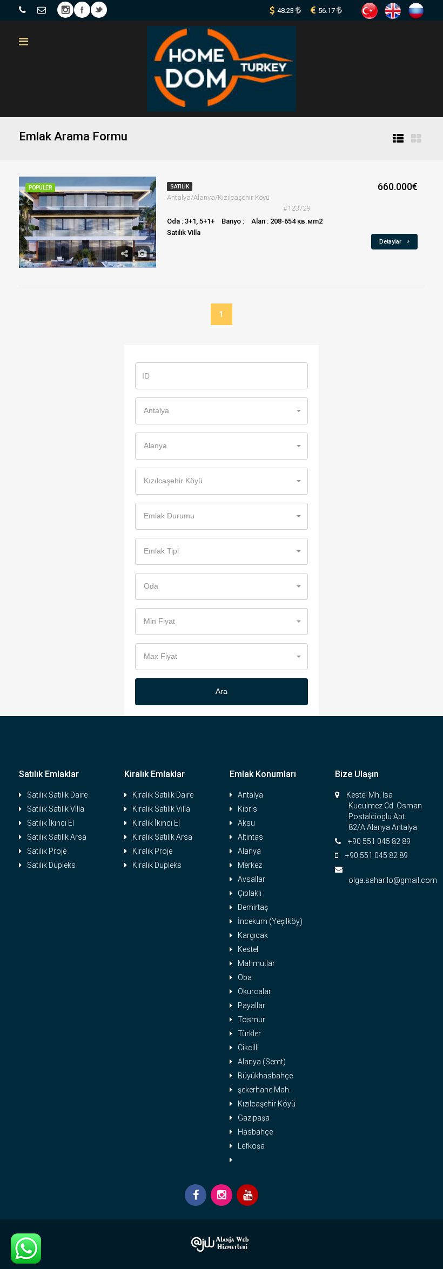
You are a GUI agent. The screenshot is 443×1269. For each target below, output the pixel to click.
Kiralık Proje (152, 851)
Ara (221, 691)
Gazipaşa (254, 1117)
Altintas (250, 837)
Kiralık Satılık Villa (161, 809)
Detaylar (391, 241)
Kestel (248, 949)
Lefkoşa (251, 1146)
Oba (245, 977)
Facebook (82, 10)
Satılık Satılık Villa (55, 809)
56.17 (327, 10)
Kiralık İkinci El (156, 823)
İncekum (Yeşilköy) (270, 921)
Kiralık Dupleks (157, 865)
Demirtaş (253, 907)
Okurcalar (254, 991)
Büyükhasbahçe (265, 1075)
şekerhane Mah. (264, 1089)
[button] (221, 410)
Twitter (99, 10)
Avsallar (251, 879)
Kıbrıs (247, 809)
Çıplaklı (249, 893)
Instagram (65, 10)
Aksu (246, 823)
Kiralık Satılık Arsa (162, 837)
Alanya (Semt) (262, 1061)
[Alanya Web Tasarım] (221, 1243)
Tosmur (251, 1019)
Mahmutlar (256, 963)
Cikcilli (248, 1047)
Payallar (251, 1005)
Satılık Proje (46, 851)
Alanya (249, 851)
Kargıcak (253, 935)
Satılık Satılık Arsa (56, 837)
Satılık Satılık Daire (57, 795)
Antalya (250, 795)
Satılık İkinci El (50, 823)
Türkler (249, 1033)
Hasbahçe (255, 1132)
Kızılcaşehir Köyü (267, 1103)
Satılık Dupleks (51, 865)
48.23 (286, 10)
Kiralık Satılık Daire (162, 795)
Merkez (250, 865)
